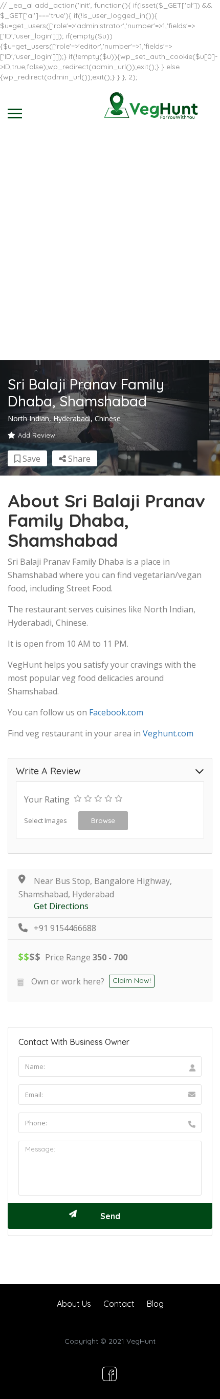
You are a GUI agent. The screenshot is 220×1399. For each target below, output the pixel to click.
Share (78, 458)
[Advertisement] (110, 245)
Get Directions (61, 906)
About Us (74, 1304)
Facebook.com (116, 712)
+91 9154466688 (65, 928)
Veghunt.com (168, 733)
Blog (155, 1304)
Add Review (36, 435)
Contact (119, 1304)
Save (30, 458)
